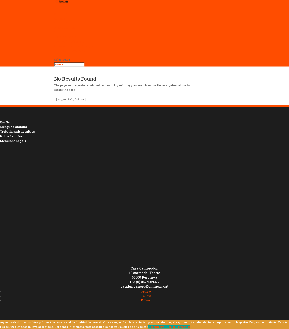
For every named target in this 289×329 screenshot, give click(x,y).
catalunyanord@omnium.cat (144, 286)
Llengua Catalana (66, 23)
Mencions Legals (13, 141)
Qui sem (59, 18)
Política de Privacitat (175, 326)
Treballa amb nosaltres (17, 131)
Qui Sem (6, 122)
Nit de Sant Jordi (12, 136)
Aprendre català (65, 37)
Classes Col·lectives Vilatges (73, 46)
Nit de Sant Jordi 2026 (69, 50)
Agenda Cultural (65, 27)
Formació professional (70, 41)
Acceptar (154, 326)
